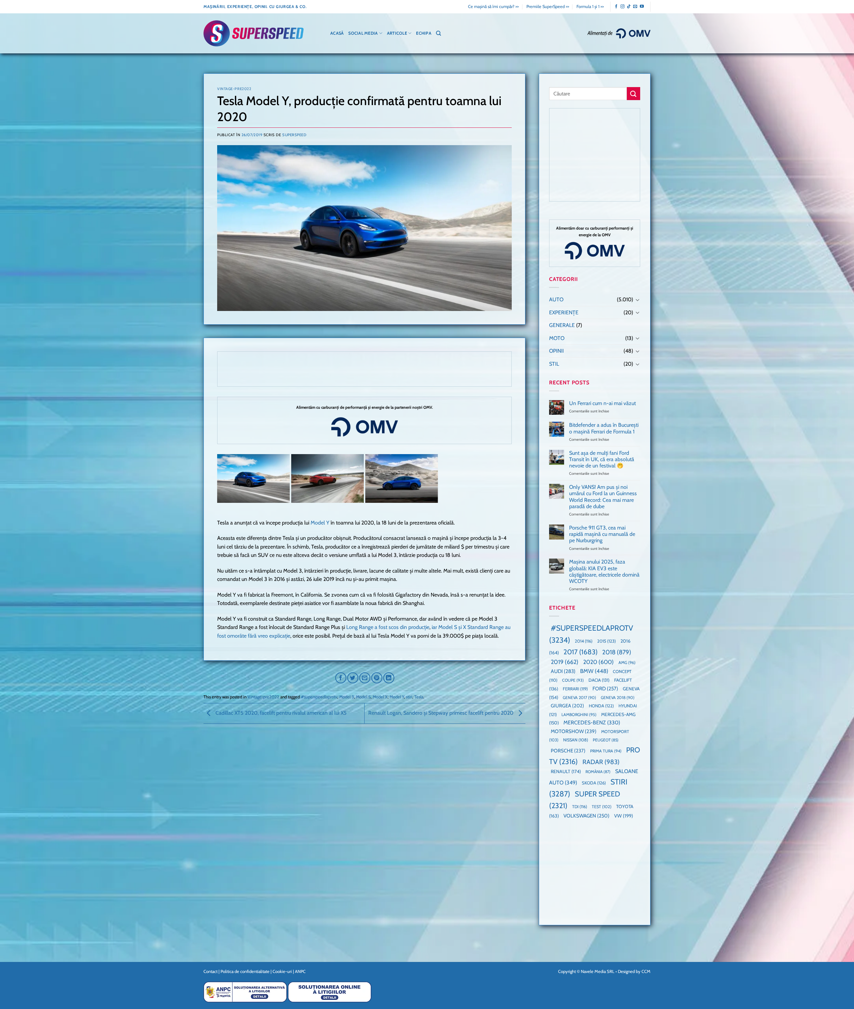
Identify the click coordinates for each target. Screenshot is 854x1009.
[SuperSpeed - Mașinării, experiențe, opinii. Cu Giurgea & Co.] (253, 33)
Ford (605, 688)
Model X (380, 696)
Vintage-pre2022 (234, 88)
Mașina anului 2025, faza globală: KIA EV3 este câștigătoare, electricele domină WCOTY (604, 571)
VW (623, 816)
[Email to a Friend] (364, 677)
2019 (564, 661)
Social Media (363, 33)
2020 (598, 661)
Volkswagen (586, 815)
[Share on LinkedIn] (388, 677)
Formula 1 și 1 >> (590, 6)
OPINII (556, 351)
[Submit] (633, 93)
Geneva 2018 (617, 697)
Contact (210, 971)
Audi (563, 671)
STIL (554, 364)
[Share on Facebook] (340, 677)
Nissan (575, 739)
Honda (601, 705)
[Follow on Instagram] (622, 6)
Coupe (573, 680)
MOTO (556, 338)
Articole (397, 33)
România (597, 771)
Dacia (598, 680)
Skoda (594, 782)
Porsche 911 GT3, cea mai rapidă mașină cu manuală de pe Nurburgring (602, 534)
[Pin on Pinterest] (376, 677)
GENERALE (562, 325)
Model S (363, 696)
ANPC (300, 971)
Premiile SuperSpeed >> (547, 6)
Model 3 (346, 696)
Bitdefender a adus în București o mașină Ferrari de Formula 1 (603, 428)
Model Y (320, 523)
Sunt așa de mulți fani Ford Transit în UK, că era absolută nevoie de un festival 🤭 (601, 459)
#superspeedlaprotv (319, 696)
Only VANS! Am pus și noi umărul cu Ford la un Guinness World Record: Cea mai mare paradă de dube (603, 497)
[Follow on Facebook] (616, 6)
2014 (583, 641)
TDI (579, 806)
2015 (606, 641)
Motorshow (573, 731)
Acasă (337, 33)
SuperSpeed (294, 134)
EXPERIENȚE (563, 312)
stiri (409, 696)
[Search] (438, 33)
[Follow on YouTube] (642, 6)
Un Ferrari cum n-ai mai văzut (602, 403)
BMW (594, 671)
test (601, 806)
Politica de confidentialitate (245, 971)
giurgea (567, 706)
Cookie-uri (282, 971)
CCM (646, 971)
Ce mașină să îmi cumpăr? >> (493, 6)
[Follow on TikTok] (629, 6)
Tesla (418, 696)
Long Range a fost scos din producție (387, 627)
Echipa (423, 33)
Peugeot (605, 739)
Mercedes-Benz (591, 722)
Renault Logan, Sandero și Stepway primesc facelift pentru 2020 (441, 713)
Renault (566, 771)
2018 (616, 652)
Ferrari (575, 688)
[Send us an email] (635, 6)
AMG (626, 662)
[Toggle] (637, 300)
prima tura (605, 750)
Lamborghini (578, 714)
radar (600, 762)
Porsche (568, 751)
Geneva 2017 (579, 697)
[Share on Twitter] (352, 677)
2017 (580, 652)
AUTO (556, 299)
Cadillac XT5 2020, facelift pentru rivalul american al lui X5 (280, 713)
